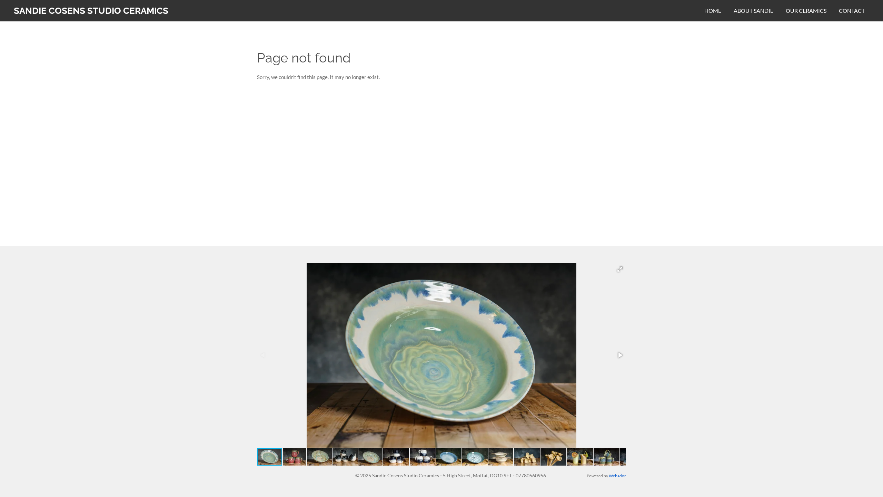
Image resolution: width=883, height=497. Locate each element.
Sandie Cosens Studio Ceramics (91, 11)
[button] (619, 269)
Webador (617, 475)
